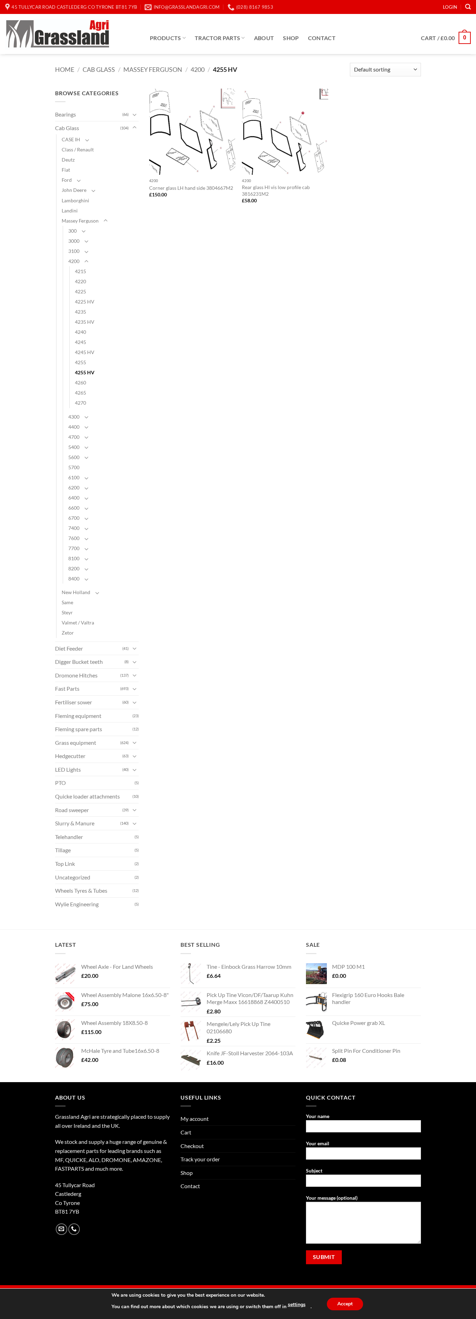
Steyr (67, 612)
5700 (73, 467)
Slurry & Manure (74, 823)
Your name (317, 1116)
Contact (322, 38)
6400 (73, 498)
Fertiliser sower (73, 702)
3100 (73, 251)
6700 (73, 518)
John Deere (74, 190)
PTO (60, 782)
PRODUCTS (165, 38)
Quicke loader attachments (87, 796)
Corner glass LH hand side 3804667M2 (191, 188)
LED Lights (68, 769)
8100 (73, 558)
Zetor (68, 633)
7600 (73, 538)
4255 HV (84, 372)
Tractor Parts (217, 38)
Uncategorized (72, 877)
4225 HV (84, 302)
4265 (80, 393)
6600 (73, 508)
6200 (73, 487)
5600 (73, 457)
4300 (73, 417)
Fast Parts (67, 688)
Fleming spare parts (78, 729)
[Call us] (74, 1229)
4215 (80, 271)
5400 (73, 447)
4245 (80, 342)
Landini (70, 210)
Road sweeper (72, 810)
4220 (80, 281)
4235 (80, 312)
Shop (291, 38)
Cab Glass (99, 69)
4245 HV (84, 352)
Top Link (65, 863)
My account (195, 1118)
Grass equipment (75, 742)
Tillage (63, 850)
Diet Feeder (69, 648)
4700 (73, 437)
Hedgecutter (70, 755)
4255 (80, 362)
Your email (317, 1143)
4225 (80, 291)
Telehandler (69, 836)
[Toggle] (134, 114)
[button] (450, 7)
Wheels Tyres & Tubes (81, 890)
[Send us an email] (61, 1229)
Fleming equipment (78, 715)
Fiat (66, 170)
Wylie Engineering (77, 904)
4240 (80, 332)
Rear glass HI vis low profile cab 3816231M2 (276, 190)
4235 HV (84, 322)
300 (72, 231)
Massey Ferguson (152, 69)
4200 (198, 69)
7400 (73, 528)
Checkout (192, 1145)
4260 (80, 382)
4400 (73, 427)
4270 (80, 403)
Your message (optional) (332, 1198)
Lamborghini (75, 200)
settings (297, 1304)
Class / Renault (78, 149)
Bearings (65, 114)
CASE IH (71, 139)
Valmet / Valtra (78, 622)
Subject (314, 1171)
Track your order (200, 1159)
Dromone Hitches (76, 675)
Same (67, 602)
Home (64, 69)
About (264, 38)
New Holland (76, 592)
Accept (345, 1304)
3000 (73, 241)
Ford (67, 180)
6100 (73, 477)
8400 (73, 579)
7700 (73, 548)
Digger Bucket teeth (79, 661)
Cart (186, 1132)
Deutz (68, 160)
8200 (73, 568)
